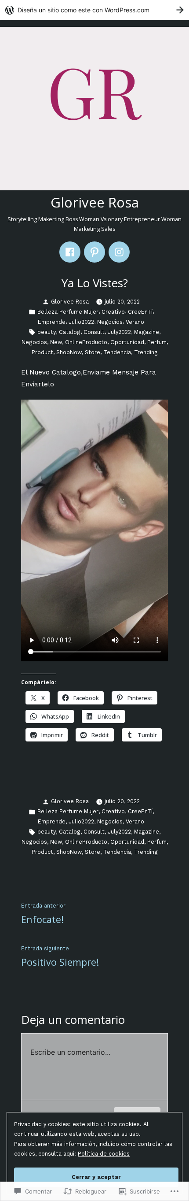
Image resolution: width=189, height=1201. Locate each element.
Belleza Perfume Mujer (67, 311)
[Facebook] (69, 252)
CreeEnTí (140, 311)
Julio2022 (81, 322)
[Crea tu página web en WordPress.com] (94, 10)
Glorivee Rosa (95, 202)
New (56, 342)
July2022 (119, 332)
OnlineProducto (86, 342)
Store (92, 352)
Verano (135, 322)
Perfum (157, 342)
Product (42, 352)
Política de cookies (104, 1153)
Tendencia (117, 352)
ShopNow (69, 352)
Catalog (69, 332)
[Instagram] (119, 252)
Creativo (113, 311)
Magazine (146, 332)
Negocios (110, 322)
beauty (46, 332)
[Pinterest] (94, 252)
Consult (94, 332)
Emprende (51, 322)
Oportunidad (127, 342)
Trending (146, 352)
